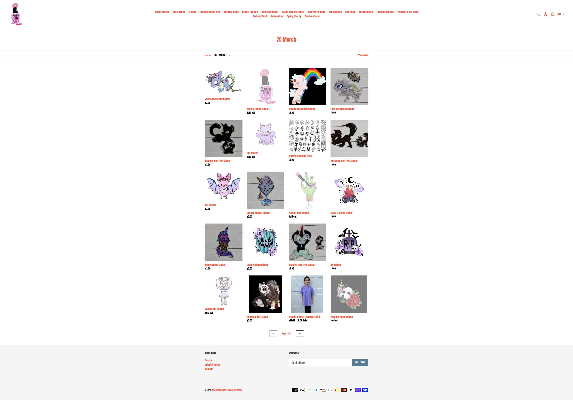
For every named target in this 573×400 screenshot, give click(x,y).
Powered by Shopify (234, 390)
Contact (209, 369)
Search (208, 360)
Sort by (208, 55)
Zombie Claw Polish (218, 390)
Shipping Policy (212, 364)
